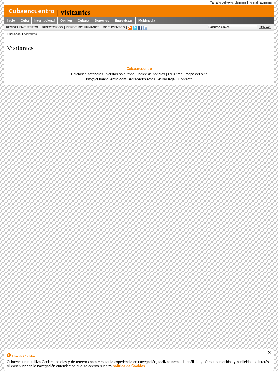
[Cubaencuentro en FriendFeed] (145, 28)
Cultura (83, 21)
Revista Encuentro (22, 27)
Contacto (185, 79)
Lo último (175, 74)
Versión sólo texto (120, 74)
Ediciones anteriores (87, 74)
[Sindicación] (129, 28)
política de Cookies (129, 366)
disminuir (240, 2)
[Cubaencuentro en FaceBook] (140, 28)
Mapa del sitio (196, 74)
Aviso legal (166, 79)
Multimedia (146, 21)
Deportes (102, 21)
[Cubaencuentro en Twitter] (134, 28)
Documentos (114, 27)
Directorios (52, 27)
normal (253, 2)
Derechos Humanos (82, 27)
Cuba (25, 21)
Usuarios (15, 34)
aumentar (266, 2)
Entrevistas (124, 21)
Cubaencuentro (139, 69)
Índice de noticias (151, 74)
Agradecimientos (142, 79)
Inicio (11, 21)
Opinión (66, 21)
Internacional (44, 21)
